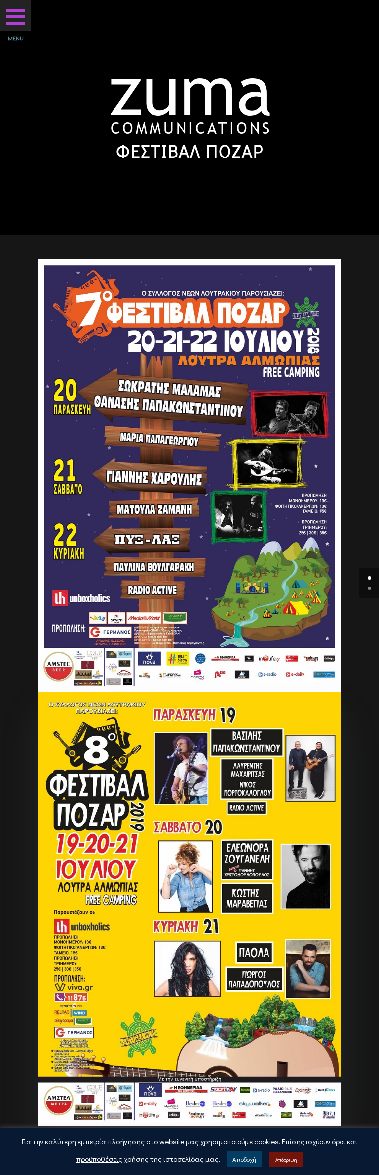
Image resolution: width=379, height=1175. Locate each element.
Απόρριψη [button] (286, 1159)
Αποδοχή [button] (244, 1159)
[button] (15, 15)
